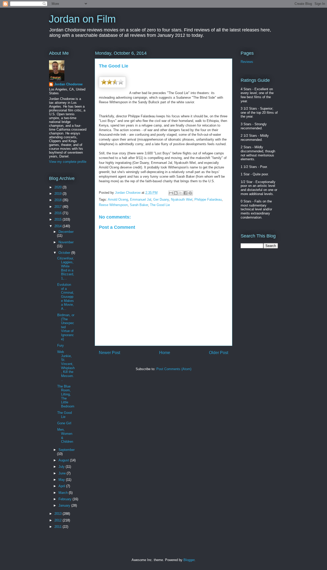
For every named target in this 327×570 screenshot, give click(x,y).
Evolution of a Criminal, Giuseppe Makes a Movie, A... (65, 297)
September (67, 450)
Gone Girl (64, 423)
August (64, 460)
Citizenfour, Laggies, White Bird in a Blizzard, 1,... (65, 268)
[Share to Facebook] (185, 193)
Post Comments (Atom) (173, 369)
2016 (58, 213)
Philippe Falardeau (208, 199)
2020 (58, 187)
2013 (58, 514)
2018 (58, 200)
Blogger (188, 560)
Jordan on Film (82, 19)
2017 (58, 207)
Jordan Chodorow (68, 84)
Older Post (218, 352)
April (62, 486)
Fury (60, 345)
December (66, 232)
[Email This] (170, 193)
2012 (58, 520)
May (62, 480)
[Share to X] (180, 193)
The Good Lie (160, 205)
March (64, 493)
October (65, 253)
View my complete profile (67, 162)
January (65, 505)
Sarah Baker (139, 205)
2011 (58, 527)
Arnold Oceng (118, 199)
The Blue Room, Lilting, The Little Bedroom (65, 396)
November (66, 242)
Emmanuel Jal (140, 199)
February (66, 499)
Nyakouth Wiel (181, 199)
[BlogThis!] (175, 193)
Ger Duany (161, 199)
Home (164, 352)
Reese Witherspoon (113, 205)
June (63, 473)
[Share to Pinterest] (190, 193)
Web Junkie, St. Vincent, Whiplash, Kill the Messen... (66, 366)
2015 (58, 219)
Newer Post (109, 352)
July (62, 467)
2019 (58, 194)
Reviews (247, 62)
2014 (58, 226)
